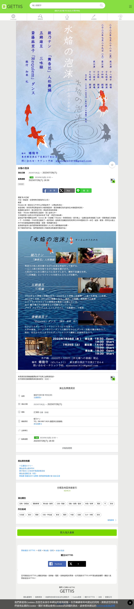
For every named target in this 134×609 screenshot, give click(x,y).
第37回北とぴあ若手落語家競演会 (32, 471)
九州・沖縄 (89, 515)
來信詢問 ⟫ (38, 424)
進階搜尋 (111, 520)
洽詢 (100, 597)
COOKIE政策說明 (105, 606)
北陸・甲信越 (47, 515)
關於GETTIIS (90, 597)
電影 (98, 504)
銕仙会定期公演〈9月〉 (28, 473)
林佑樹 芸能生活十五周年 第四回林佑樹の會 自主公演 (39, 476)
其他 (111, 504)
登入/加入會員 (67, 532)
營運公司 (108, 597)
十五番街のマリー (26, 466)
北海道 (21, 515)
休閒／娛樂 (89, 504)
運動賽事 (36, 504)
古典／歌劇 (61, 504)
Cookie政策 (77, 597)
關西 (64, 515)
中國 (72, 515)
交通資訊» (37, 397)
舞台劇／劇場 (48, 504)
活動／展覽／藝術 (75, 504)
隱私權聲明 (27, 597)
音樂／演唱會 (24, 504)
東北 (29, 515)
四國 (79, 515)
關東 (36, 515)
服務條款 (38, 597)
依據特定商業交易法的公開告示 (57, 597)
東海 (57, 515)
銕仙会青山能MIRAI (26, 468)
